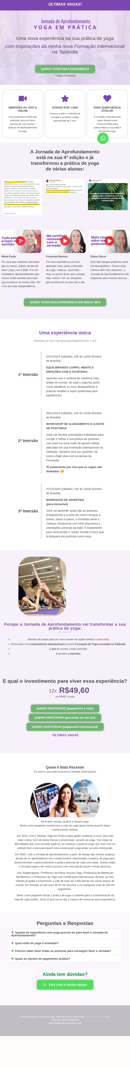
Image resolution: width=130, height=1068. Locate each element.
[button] (20, 241)
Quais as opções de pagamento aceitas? (42, 958)
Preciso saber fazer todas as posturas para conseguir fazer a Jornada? (63, 951)
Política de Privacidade (98, 1017)
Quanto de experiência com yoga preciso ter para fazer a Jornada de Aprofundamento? (59, 934)
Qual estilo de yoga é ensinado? (37, 943)
